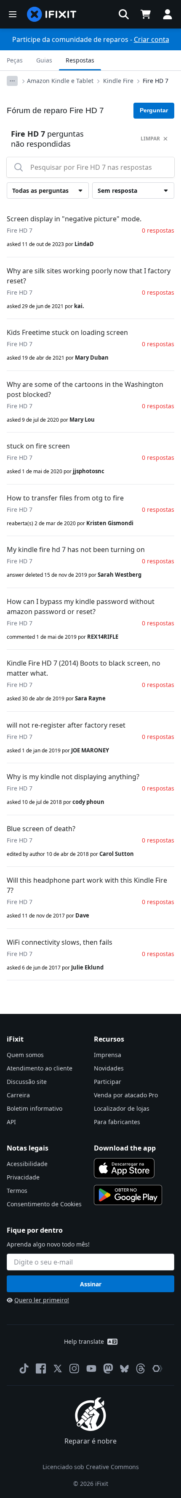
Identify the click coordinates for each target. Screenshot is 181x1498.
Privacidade (23, 1177)
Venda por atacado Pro (126, 1095)
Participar (107, 1082)
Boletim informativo (34, 1108)
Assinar (90, 1284)
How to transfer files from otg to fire (65, 498)
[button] (123, 14)
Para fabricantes (117, 1122)
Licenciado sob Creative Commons (91, 1467)
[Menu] (12, 14)
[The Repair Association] (157, 1368)
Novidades (109, 1068)
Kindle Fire (118, 81)
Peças (15, 60)
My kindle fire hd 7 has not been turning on (76, 549)
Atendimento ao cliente (39, 1068)
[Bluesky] (124, 1368)
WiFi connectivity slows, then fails (59, 942)
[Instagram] (74, 1368)
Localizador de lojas (121, 1108)
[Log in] (167, 14)
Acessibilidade (27, 1164)
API (11, 1122)
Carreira (18, 1095)
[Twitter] (58, 1368)
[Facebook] (41, 1368)
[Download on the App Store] (124, 1168)
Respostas (80, 60)
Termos (17, 1191)
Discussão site (27, 1082)
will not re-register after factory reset (66, 725)
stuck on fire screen (38, 446)
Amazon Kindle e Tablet (60, 81)
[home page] (52, 14)
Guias (44, 60)
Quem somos (25, 1055)
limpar (150, 138)
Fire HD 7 (155, 81)
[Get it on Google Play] (128, 1195)
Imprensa (107, 1055)
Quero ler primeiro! (41, 1300)
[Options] (12, 81)
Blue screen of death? (41, 828)
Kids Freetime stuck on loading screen (67, 332)
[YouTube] (91, 1368)
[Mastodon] (108, 1368)
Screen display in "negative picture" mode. (74, 218)
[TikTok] (24, 1368)
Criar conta (151, 39)
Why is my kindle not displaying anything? (73, 776)
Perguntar (154, 110)
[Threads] (141, 1368)
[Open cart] (145, 14)
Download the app (125, 1148)
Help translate (84, 1341)
